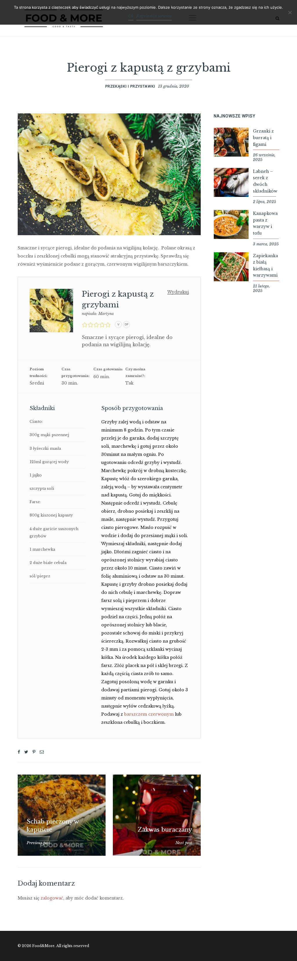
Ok (130, 16)
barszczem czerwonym (149, 714)
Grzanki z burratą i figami (263, 137)
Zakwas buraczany (165, 829)
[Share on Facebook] (19, 752)
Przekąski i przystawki (130, 86)
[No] (290, 12)
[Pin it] (33, 752)
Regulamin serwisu (154, 16)
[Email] (42, 752)
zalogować (52, 898)
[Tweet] (26, 752)
